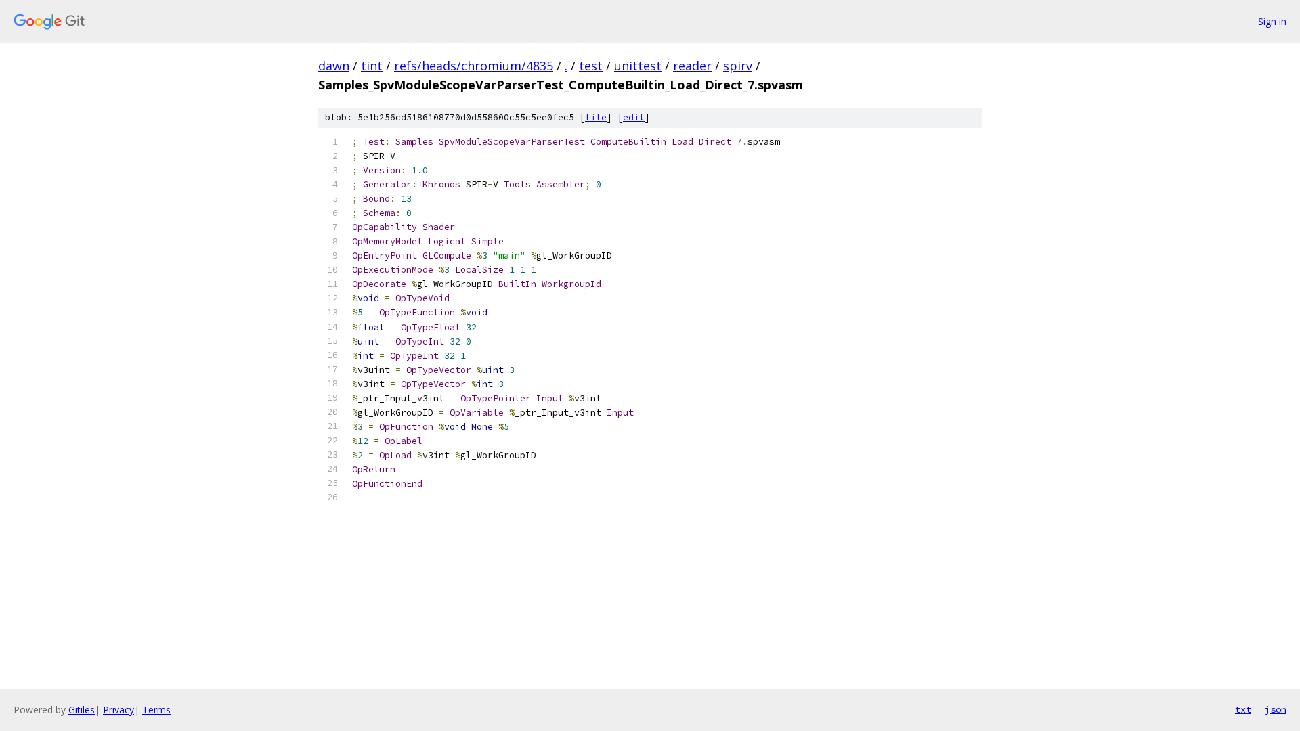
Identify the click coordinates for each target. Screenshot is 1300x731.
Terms (156, 709)
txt (1243, 709)
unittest (638, 66)
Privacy (118, 709)
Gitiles (81, 709)
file (596, 117)
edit (634, 117)
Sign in (1272, 21)
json (1275, 709)
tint (372, 66)
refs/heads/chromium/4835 (473, 66)
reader (692, 66)
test (591, 66)
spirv (737, 66)
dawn (333, 66)
